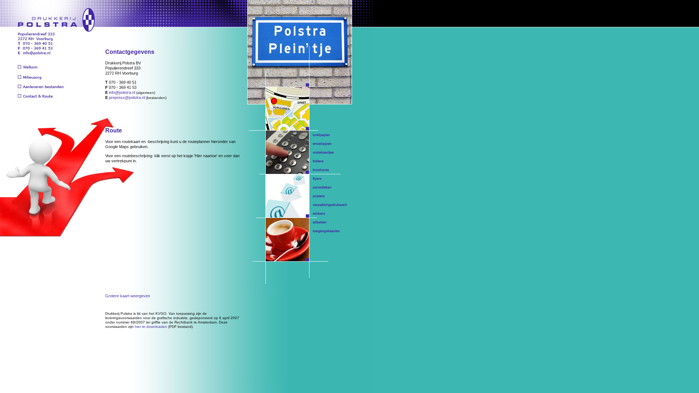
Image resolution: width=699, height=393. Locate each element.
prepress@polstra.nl (127, 97)
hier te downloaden (151, 327)
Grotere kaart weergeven (127, 296)
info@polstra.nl (122, 92)
